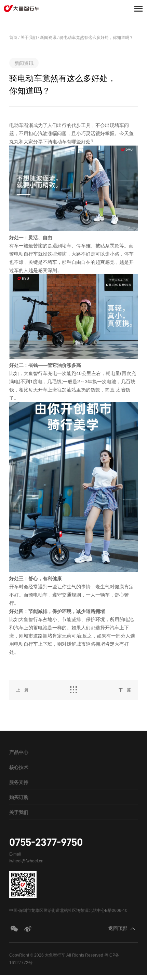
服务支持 (18, 781)
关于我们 (29, 37)
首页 (13, 37)
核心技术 (18, 766)
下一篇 (125, 689)
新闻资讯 (48, 37)
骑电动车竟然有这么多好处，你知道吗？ (96, 37)
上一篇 (22, 689)
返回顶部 (118, 927)
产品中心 (18, 751)
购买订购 (18, 796)
